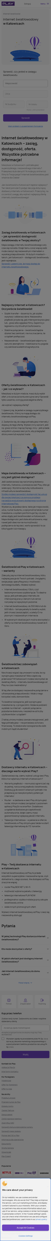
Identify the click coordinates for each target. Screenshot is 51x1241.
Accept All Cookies (25, 1227)
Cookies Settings (26, 1236)
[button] (4, 1183)
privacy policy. (41, 1219)
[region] (25, 1209)
